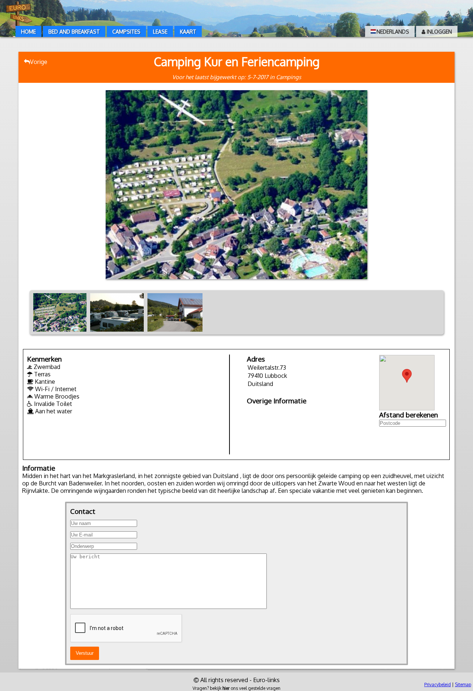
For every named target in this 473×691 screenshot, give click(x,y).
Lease (160, 31)
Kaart (188, 31)
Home (28, 31)
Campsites (126, 31)
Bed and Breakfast (74, 31)
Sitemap (463, 684)
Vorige (38, 61)
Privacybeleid (437, 684)
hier (225, 688)
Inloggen (438, 31)
